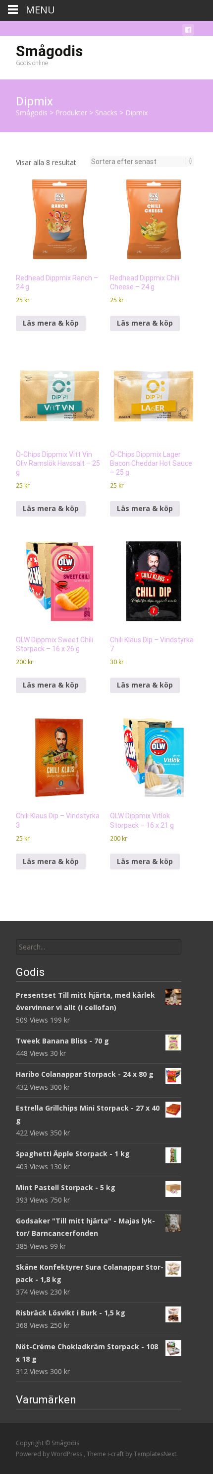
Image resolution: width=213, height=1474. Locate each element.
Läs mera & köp (51, 323)
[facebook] (188, 31)
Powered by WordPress (50, 1454)
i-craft (116, 1454)
